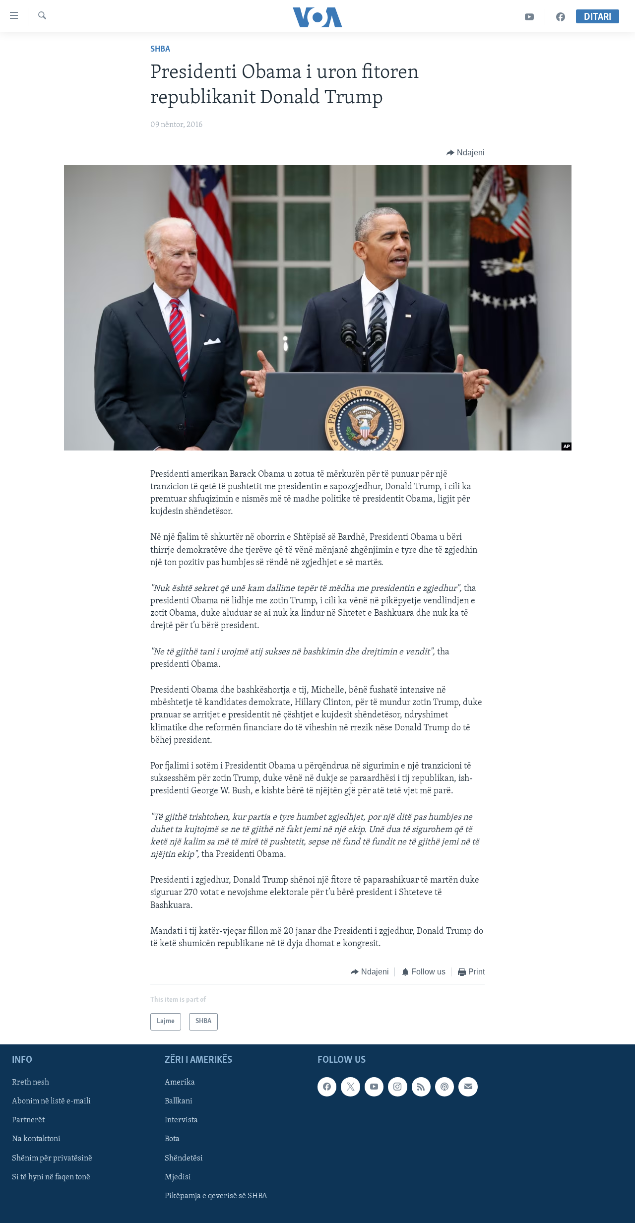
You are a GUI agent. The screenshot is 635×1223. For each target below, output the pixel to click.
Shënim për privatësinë (52, 1158)
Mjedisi (178, 1177)
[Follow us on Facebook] (327, 1086)
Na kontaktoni (36, 1139)
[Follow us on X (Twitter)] (350, 1086)
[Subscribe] (467, 1086)
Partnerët (28, 1120)
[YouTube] (529, 17)
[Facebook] (560, 17)
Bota (172, 1139)
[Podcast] (444, 1086)
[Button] (465, 152)
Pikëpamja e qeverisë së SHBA (216, 1196)
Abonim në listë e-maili (51, 1101)
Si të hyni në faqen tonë (51, 1177)
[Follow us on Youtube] (374, 1086)
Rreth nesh (30, 1083)
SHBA (160, 49)
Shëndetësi (184, 1158)
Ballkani (178, 1101)
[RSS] (421, 1086)
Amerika (180, 1083)
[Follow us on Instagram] (397, 1086)
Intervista (181, 1120)
